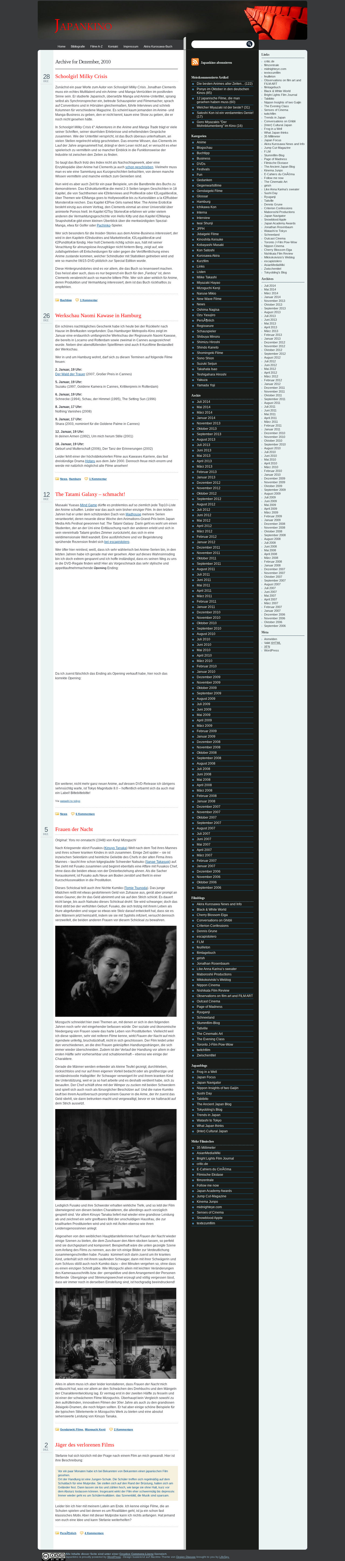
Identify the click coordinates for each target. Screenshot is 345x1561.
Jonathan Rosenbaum (213, 963)
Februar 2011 (206, 601)
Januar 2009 (206, 736)
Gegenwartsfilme (209, 185)
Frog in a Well (207, 1072)
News (63, 478)
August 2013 (206, 439)
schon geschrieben (139, 167)
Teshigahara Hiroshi (211, 374)
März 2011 (204, 596)
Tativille (202, 1028)
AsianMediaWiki (208, 1153)
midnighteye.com (209, 1207)
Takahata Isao (207, 369)
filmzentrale (205, 1180)
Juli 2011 (203, 574)
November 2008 (208, 747)
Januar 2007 (206, 866)
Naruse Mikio (206, 293)
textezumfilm (206, 1223)
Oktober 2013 (207, 429)
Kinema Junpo (207, 1202)
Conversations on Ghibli (214, 920)
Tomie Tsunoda (136, 888)
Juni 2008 (204, 774)
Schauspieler (206, 331)
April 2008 (204, 785)
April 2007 (204, 850)
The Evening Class (211, 1039)
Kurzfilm (203, 261)
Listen (201, 272)
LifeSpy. (224, 1556)
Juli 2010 (203, 639)
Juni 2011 (204, 580)
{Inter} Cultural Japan (212, 1131)
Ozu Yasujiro (206, 315)
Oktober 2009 (207, 688)
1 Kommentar (89, 300)
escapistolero (206, 936)
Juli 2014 (203, 402)
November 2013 (208, 423)
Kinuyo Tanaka (115, 848)
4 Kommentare (94, 1533)
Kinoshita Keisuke (210, 239)
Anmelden (270, 639)
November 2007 (208, 812)
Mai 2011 (203, 585)
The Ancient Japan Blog (214, 1104)
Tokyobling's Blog (209, 1109)
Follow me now (208, 1185)
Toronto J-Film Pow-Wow (215, 1044)
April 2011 (204, 591)
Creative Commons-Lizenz (136, 1553)
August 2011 (206, 569)
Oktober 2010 (207, 623)
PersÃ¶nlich (68, 1533)
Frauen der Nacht (74, 829)
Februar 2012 (207, 537)
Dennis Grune (207, 931)
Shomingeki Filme (210, 353)
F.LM (200, 942)
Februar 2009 (207, 731)
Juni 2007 (204, 839)
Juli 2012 (203, 510)
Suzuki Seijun (207, 364)
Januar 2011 (206, 607)
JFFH (201, 229)
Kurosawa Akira (208, 256)
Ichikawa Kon (206, 207)
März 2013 (204, 466)
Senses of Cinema (210, 1212)
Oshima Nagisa (208, 310)
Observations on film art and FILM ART (225, 996)
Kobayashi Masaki (210, 245)
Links (201, 266)
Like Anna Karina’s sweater (217, 969)
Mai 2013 (204, 456)
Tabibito (202, 1099)
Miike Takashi (207, 277)
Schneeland (206, 1017)
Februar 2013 (207, 472)
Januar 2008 (206, 801)
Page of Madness (209, 1007)
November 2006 (208, 877)
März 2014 (204, 412)
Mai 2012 (204, 520)
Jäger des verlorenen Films (84, 1445)
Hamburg (75, 478)
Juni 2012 (204, 515)
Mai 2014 (204, 407)
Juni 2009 (204, 709)
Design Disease (186, 1556)
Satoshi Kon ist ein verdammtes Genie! (225, 113)
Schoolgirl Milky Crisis (81, 76)
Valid (272, 642)
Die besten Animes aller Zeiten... (220, 84)
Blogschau (204, 148)
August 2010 (206, 634)
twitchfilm (203, 1050)
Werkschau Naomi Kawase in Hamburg (98, 315)
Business (203, 158)
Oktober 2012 (207, 493)
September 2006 (209, 888)
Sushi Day (204, 1093)
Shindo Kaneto (208, 347)
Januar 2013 (206, 477)
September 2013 (209, 434)
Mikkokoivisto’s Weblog (214, 980)
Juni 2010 (204, 645)
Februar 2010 (207, 666)
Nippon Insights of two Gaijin (218, 1088)
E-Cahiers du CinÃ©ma (214, 1169)
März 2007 (204, 855)
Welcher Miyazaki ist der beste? (220, 107)
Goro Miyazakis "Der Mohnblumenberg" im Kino (216, 124)
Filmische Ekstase (210, 1175)
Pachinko (104, 225)
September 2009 (209, 693)
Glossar (202, 196)
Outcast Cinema (208, 1001)
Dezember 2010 (208, 612)
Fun (199, 175)
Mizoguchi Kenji (95, 1429)
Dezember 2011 (208, 547)
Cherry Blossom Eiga (212, 915)
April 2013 (204, 461)
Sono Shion (205, 358)
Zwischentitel (206, 1055)
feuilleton (203, 947)
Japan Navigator (209, 1082)
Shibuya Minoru (208, 337)
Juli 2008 (203, 769)
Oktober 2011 (206, 558)
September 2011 (209, 564)
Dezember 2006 (208, 871)
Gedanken (204, 180)
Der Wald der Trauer (70, 374)
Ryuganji (203, 1012)
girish (201, 958)
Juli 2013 (203, 445)
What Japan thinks (210, 1126)
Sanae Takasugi (158, 862)
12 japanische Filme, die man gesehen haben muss (218, 100)
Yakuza (202, 380)
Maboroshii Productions (214, 974)
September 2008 (209, 758)
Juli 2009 (203, 704)
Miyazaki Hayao (208, 283)
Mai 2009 (204, 715)
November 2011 (208, 553)
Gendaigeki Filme (71, 1429)
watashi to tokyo (70, 800)
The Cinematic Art (210, 1034)
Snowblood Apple (210, 1218)
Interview (203, 218)
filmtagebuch (206, 953)
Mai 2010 (204, 650)
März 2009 (204, 726)
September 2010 (209, 628)
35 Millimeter (206, 1148)
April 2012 (204, 526)
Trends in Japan (208, 1115)
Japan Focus (206, 1077)
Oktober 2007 (207, 817)
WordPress (271, 650)
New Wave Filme (209, 299)
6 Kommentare (85, 813)
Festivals (203, 169)
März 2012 (204, 531)
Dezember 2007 (208, 807)
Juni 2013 (204, 450)
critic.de (202, 1164)
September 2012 (209, 499)
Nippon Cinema (208, 985)
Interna (202, 212)
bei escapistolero (116, 542)
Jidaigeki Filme (208, 234)
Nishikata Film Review (213, 990)
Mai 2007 (204, 844)
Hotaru (90, 461)
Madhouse (133, 514)
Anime (201, 142)
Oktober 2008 (207, 753)
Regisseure (205, 326)
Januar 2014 (206, 418)
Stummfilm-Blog (208, 1023)
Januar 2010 (206, 672)
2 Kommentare (123, 1429)
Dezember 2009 (208, 677)
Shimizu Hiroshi (208, 342)
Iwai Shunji (205, 223)
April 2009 (204, 720)
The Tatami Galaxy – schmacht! (90, 494)
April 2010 (204, 655)
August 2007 (206, 828)
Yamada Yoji (206, 385)
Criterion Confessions (213, 926)
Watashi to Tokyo (209, 1120)
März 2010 (204, 661)
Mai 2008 (204, 780)
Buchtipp (66, 300)
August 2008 (206, 763)
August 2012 (206, 504)
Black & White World (211, 909)
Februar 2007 (207, 861)
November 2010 (208, 618)
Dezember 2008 (208, 742)
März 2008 (204, 790)
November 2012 (208, 488)
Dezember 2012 (208, 483)
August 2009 (206, 699)
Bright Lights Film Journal (215, 1158)
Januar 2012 (206, 542)
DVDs (201, 164)
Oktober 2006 (207, 882)
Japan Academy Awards (214, 1191)
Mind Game (88, 505)
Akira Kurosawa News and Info (219, 904)
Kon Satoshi (206, 250)
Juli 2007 (203, 834)
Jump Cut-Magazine (211, 1196)
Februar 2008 (207, 796)
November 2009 (208, 682)
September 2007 (209, 823)
